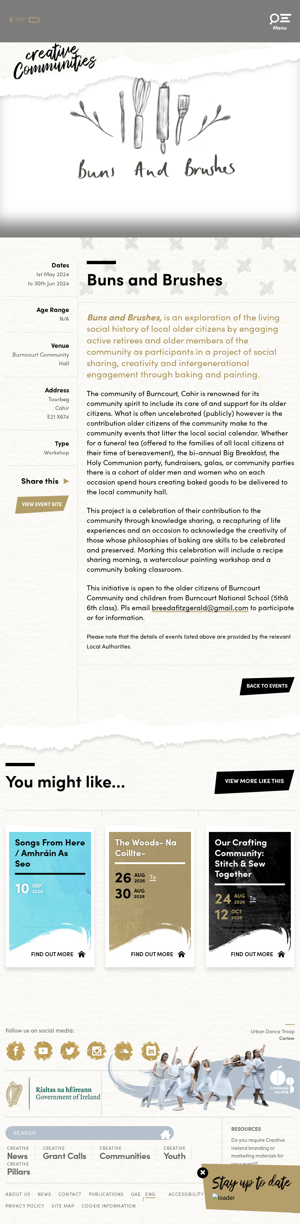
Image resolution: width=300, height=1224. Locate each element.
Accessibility (186, 1194)
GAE (136, 1194)
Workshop (56, 452)
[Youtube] (43, 1051)
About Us (17, 1194)
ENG (150, 1194)
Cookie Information (109, 1206)
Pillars (18, 1169)
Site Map (63, 1206)
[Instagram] (96, 1051)
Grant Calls (64, 1153)
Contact (70, 1194)
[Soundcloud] (123, 1051)
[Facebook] (15, 1051)
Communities (125, 1153)
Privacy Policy (24, 1206)
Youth (175, 1153)
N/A (64, 319)
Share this (40, 480)
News (18, 1153)
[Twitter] (70, 1051)
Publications (106, 1194)
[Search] (165, 1134)
